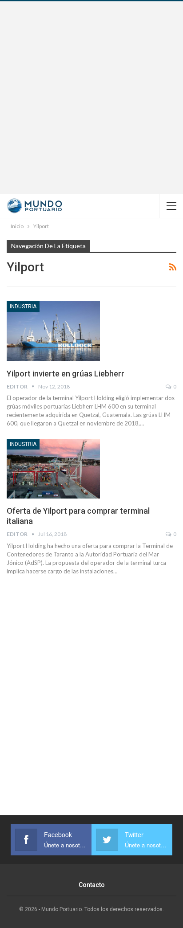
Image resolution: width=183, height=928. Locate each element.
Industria (23, 306)
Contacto (92, 884)
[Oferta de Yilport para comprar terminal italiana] (53, 469)
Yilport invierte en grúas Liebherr (65, 373)
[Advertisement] (91, 97)
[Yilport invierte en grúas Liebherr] (53, 331)
